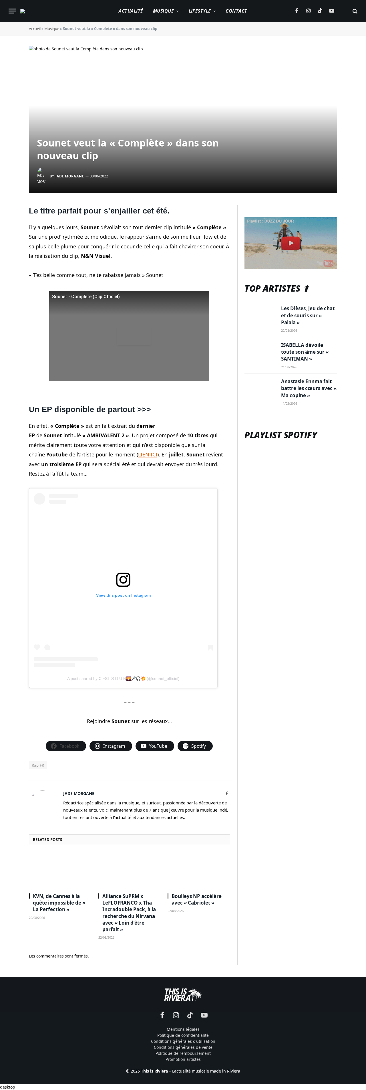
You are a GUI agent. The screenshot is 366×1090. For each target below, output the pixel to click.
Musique (163, 11)
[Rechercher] (354, 11)
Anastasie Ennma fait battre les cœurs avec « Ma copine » (309, 388)
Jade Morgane (69, 176)
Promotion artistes (183, 1059)
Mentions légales (183, 1029)
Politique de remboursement (183, 1053)
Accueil (35, 28)
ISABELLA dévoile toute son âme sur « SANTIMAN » (305, 352)
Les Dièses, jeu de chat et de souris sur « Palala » (308, 315)
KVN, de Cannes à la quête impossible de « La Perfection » (59, 903)
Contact (236, 11)
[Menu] (12, 11)
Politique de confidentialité (183, 1035)
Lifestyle (200, 11)
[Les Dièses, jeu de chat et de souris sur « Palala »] (260, 315)
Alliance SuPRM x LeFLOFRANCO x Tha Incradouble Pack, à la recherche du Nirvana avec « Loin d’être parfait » (129, 913)
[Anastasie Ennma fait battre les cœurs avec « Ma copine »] (260, 388)
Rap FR (38, 765)
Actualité (131, 11)
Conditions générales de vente (183, 1047)
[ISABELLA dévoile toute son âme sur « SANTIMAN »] (260, 352)
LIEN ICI (147, 454)
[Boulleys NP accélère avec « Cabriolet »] (199, 870)
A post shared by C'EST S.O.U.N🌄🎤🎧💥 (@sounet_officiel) (123, 678)
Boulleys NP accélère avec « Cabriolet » (197, 899)
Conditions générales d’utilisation (183, 1041)
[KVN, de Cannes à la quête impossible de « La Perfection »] (60, 870)
